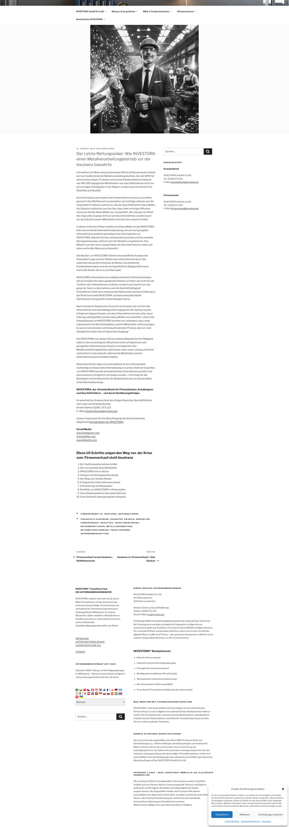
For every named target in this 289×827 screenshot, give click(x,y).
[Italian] (81, 693)
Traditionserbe (120, 530)
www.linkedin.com (86, 440)
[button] (282, 789)
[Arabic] (77, 690)
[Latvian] (89, 693)
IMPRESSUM (82, 638)
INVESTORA (107, 149)
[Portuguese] (97, 693)
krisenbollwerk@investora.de (101, 411)
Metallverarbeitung (119, 526)
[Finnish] (105, 690)
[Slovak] (105, 693)
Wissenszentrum (185, 11)
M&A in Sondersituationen (156, 11)
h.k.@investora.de (155, 614)
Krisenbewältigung (93, 526)
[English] (101, 690)
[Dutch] (97, 690)
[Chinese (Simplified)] (85, 690)
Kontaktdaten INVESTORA (89, 19)
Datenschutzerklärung (250, 821)
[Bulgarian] (81, 690)
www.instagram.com (88, 432)
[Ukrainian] (81, 696)
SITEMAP (80, 651)
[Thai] (121, 693)
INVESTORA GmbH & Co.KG (90, 11)
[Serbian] (101, 693)
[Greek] (121, 690)
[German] (117, 690)
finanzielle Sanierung (95, 519)
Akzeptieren (221, 814)
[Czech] (89, 690)
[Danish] (93, 690)
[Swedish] (117, 693)
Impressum (266, 821)
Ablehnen (244, 814)
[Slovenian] (109, 693)
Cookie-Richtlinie (232, 821)
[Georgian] (113, 690)
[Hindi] (77, 693)
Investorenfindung (127, 523)
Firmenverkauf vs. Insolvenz (99, 514)
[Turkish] (77, 696)
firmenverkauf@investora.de (184, 208)
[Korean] (85, 693)
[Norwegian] (93, 693)
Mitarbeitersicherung (95, 530)
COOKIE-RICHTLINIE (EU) (88, 645)
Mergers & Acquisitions (123, 11)
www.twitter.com (86, 436)
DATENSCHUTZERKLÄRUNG (90, 642)
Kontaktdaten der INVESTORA (107, 422)
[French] (109, 690)
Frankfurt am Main (122, 519)
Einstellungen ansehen (270, 814)
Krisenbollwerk (128, 514)
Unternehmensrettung (95, 534)
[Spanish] (113, 693)
